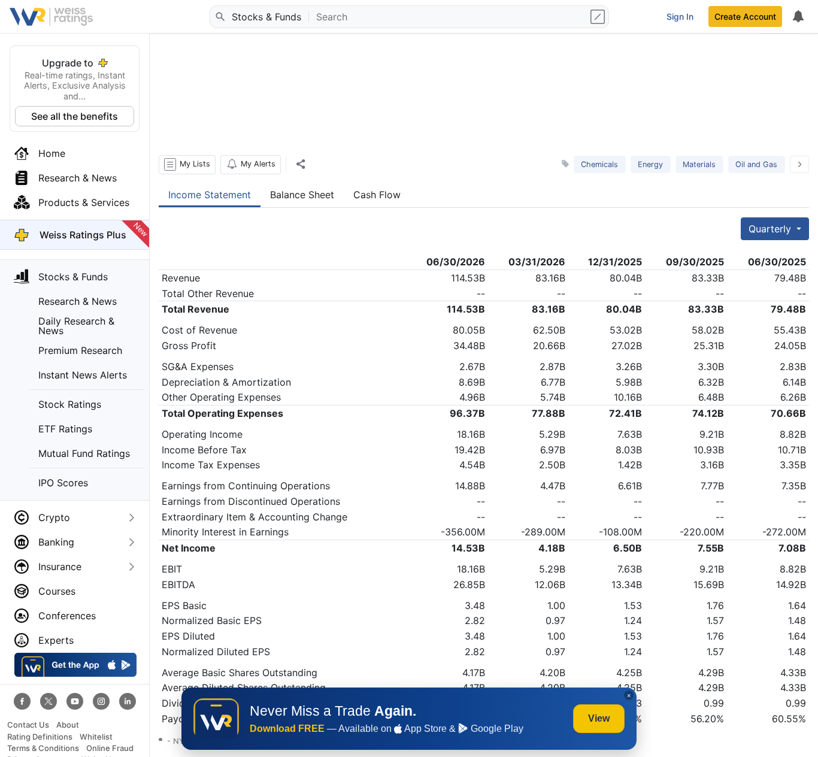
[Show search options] (598, 17)
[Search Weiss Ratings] (219, 17)
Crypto (54, 517)
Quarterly (771, 229)
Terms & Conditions (43, 748)
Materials (699, 164)
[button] (187, 164)
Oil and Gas (756, 164)
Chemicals (599, 164)
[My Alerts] (797, 17)
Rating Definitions (39, 737)
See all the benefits (74, 116)
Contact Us (28, 725)
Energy (650, 164)
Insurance (59, 566)
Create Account (745, 16)
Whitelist (96, 737)
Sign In (679, 16)
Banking (56, 542)
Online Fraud (110, 748)
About (67, 725)
